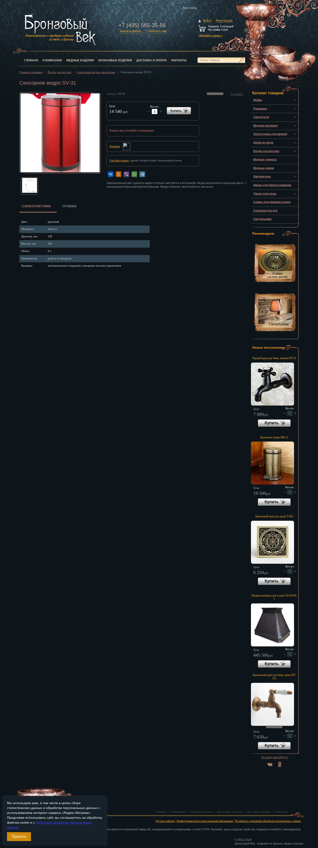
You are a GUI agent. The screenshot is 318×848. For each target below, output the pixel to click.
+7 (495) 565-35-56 (142, 25)
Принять (19, 836)
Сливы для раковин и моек (272, 202)
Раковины (260, 108)
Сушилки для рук (265, 210)
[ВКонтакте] (110, 174)
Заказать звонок (130, 31)
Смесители (261, 117)
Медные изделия (80, 60)
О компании (52, 60)
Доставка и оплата (151, 60)
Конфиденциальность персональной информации (205, 821)
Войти (207, 20)
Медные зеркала (265, 159)
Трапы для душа (264, 193)
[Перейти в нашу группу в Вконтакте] (269, 768)
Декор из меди (263, 142)
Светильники (262, 219)
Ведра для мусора (266, 151)
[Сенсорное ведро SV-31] (60, 133)
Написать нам (157, 31)
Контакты (179, 60)
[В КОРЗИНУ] (179, 110)
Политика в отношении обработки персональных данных (268, 821)
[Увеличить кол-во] (148, 111)
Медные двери (263, 168)
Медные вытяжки (265, 125)
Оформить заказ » (211, 35)
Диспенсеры (262, 176)
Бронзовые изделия (115, 60)
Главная (31, 60)
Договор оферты (165, 821)
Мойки (257, 100)
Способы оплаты (119, 160)
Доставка (114, 146)
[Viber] (126, 174)
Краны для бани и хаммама (272, 185)
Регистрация (224, 20)
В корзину (274, 423)
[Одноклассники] (118, 174)
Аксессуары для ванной (270, 134)
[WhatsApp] (134, 174)
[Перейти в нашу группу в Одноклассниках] (279, 768)
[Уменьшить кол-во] (160, 111)
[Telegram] (142, 174)
